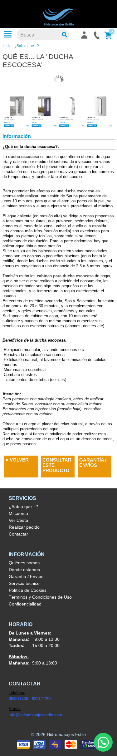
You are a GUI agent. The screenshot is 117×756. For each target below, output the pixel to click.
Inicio (7, 46)
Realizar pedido (24, 527)
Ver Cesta (18, 520)
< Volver (17, 459)
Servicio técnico (24, 583)
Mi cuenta (18, 513)
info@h (15, 715)
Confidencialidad (25, 603)
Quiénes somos (24, 562)
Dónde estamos (24, 569)
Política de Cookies (27, 590)
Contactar (18, 533)
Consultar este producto (56, 465)
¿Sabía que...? (26, 46)
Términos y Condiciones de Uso (40, 597)
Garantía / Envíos (92, 462)
